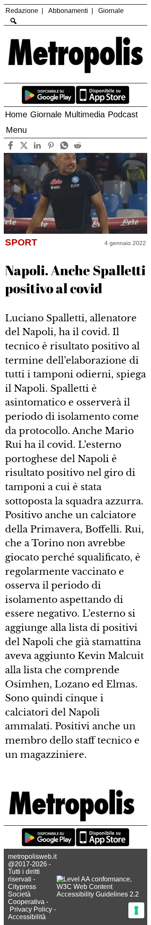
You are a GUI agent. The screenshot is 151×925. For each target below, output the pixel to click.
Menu (16, 129)
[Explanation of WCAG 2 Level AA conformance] (100, 894)
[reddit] (78, 146)
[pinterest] (51, 146)
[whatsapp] (64, 146)
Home (16, 114)
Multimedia (85, 114)
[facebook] (11, 146)
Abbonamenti (68, 10)
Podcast (123, 114)
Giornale (111, 10)
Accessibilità (27, 916)
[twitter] (24, 146)
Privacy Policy (31, 909)
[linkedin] (37, 146)
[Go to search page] (13, 21)
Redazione (21, 10)
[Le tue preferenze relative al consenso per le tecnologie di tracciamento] (136, 910)
